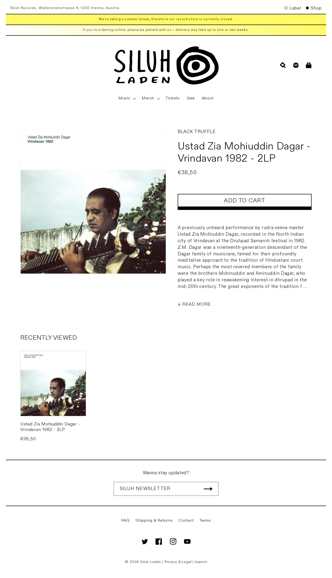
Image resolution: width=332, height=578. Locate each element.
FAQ (125, 520)
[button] (126, 98)
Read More (196, 304)
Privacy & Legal (179, 562)
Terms (205, 520)
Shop (316, 8)
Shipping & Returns (154, 520)
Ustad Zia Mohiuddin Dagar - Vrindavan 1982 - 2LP (50, 426)
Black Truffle (197, 132)
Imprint (201, 562)
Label (295, 8)
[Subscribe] (208, 489)
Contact (186, 520)
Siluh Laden (150, 562)
